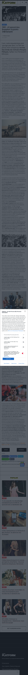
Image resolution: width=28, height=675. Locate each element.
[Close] (25, 311)
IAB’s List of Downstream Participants (15, 330)
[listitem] (14, 334)
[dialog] (14, 337)
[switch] (23, 337)
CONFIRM (8, 358)
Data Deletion (6, 363)
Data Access (14, 363)
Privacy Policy (21, 363)
